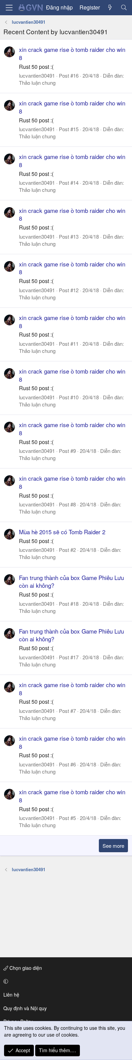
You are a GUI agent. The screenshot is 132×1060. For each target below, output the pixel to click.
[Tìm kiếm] (124, 7)
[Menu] (9, 7)
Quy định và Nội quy (25, 1008)
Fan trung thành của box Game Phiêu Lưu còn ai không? (71, 581)
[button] (64, 981)
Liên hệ (11, 994)
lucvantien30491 (37, 75)
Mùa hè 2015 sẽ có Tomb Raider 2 (62, 531)
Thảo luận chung (37, 82)
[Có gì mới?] (110, 7)
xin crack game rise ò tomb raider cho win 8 (72, 53)
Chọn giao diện (25, 967)
